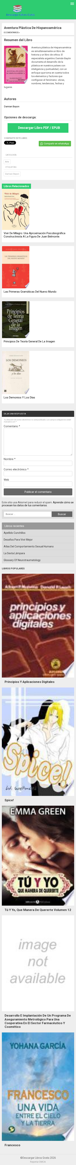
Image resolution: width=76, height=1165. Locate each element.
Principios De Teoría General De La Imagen (29, 341)
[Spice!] (38, 796)
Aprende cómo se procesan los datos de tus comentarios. (38, 504)
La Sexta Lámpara (14, 553)
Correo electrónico (16, 469)
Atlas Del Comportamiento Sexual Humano (29, 546)
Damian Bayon (12, 174)
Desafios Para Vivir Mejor (18, 539)
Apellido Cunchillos (14, 532)
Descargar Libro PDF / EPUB (39, 128)
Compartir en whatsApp (56, 143)
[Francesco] (38, 1141)
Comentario (12, 426)
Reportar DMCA (38, 1162)
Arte (7, 162)
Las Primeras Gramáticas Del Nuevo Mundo (30, 291)
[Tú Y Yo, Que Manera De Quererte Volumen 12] (38, 906)
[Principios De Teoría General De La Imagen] (16, 320)
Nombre (9, 459)
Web (6, 479)
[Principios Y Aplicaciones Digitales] (38, 678)
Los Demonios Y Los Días (19, 397)
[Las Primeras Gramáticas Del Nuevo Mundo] (16, 267)
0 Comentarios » (12, 33)
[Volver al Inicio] (20, 10)
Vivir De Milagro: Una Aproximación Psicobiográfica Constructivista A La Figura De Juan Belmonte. (34, 235)
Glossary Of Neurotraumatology (22, 560)
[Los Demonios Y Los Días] (16, 373)
